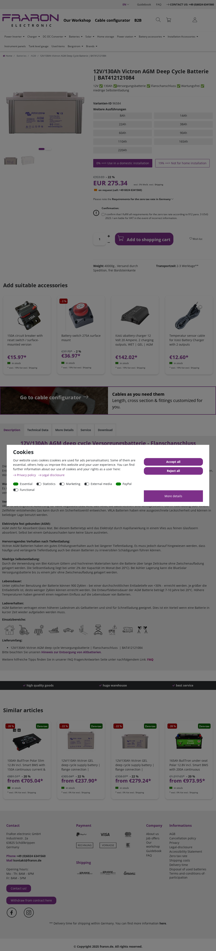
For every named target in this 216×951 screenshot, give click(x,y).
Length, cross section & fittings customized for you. (157, 400)
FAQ (158, 4)
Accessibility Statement (185, 851)
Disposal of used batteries (187, 869)
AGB (172, 834)
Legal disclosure (53, 475)
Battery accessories (150, 36)
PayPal (127, 484)
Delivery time (178, 865)
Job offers (152, 838)
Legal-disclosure (180, 847)
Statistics (49, 484)
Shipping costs (179, 860)
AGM (33, 55)
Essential (26, 484)
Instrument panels (15, 46)
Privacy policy (27, 475)
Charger (32, 36)
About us (152, 834)
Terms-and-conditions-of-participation (187, 875)
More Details (64, 430)
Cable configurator (112, 20)
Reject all (173, 471)
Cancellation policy (182, 838)
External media (101, 484)
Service (86, 430)
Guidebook (144, 4)
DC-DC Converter (53, 36)
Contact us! (19, 888)
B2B (138, 20)
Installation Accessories (181, 36)
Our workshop (153, 844)
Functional (27, 490)
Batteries (74, 36)
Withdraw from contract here (31, 900)
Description (12, 430)
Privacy (174, 843)
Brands (90, 46)
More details (173, 496)
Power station (125, 36)
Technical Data (37, 430)
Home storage (105, 36)
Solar (88, 36)
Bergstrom (74, 46)
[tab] (12, 430)
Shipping (159, 184)
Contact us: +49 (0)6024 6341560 (192, 4)
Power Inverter (13, 36)
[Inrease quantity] (109, 236)
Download (105, 430)
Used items (58, 46)
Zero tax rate (178, 856)
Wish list (197, 239)
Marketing (73, 484)
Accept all (173, 462)
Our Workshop (77, 20)
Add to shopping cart (148, 239)
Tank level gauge (39, 46)
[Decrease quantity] (109, 242)
